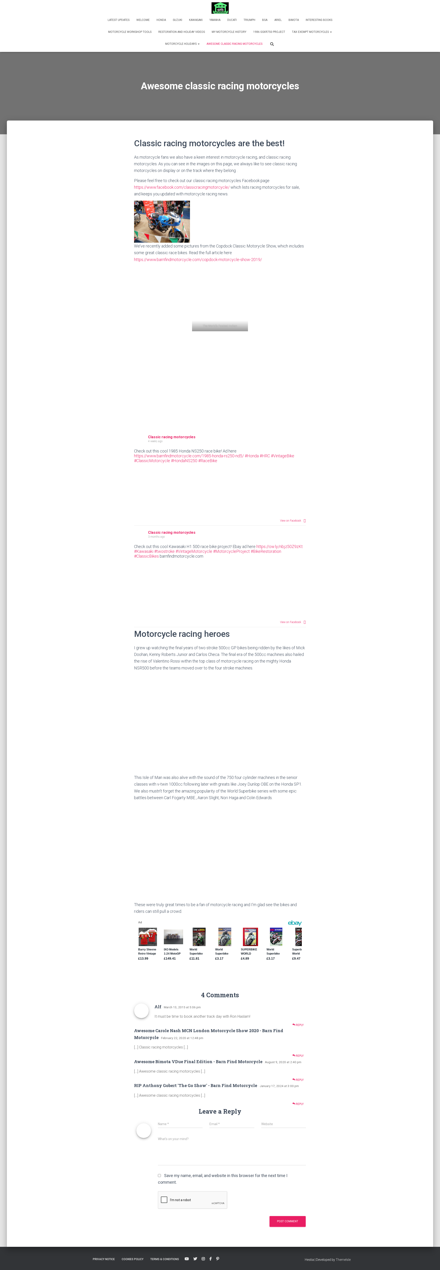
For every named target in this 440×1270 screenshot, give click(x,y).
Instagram (203, 1259)
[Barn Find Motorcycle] (220, 8)
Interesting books (319, 20)
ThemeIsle (343, 1260)
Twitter (195, 1259)
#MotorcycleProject (231, 551)
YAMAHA (214, 20)
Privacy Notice (104, 1259)
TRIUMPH (249, 20)
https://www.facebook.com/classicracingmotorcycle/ (182, 187)
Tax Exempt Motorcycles (311, 32)
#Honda (252, 455)
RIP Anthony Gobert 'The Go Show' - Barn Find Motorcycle (195, 1085)
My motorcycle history (229, 32)
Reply (299, 1025)
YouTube (186, 1259)
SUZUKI (177, 20)
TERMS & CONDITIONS (164, 1259)
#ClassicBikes (146, 556)
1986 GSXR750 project (269, 32)
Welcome (143, 20)
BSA (264, 20)
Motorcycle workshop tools (129, 32)
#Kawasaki (143, 551)
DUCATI (232, 20)
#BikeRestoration (266, 551)
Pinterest (217, 1259)
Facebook (210, 1259)
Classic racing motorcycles (171, 437)
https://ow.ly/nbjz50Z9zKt (279, 546)
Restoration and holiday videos (181, 32)
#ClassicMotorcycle (152, 460)
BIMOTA (294, 20)
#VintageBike (282, 455)
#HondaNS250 (184, 460)
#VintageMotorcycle (194, 551)
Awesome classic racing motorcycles (234, 43)
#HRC (265, 455)
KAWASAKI (196, 20)
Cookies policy (132, 1259)
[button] (331, 32)
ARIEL (278, 20)
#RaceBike (207, 460)
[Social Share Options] (304, 520)
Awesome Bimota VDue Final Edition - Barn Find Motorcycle (198, 1061)
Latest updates (118, 20)
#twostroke (164, 551)
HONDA (161, 20)
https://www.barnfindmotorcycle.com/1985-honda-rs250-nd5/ (189, 455)
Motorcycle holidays (181, 43)
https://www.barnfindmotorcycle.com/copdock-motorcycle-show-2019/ (198, 259)
